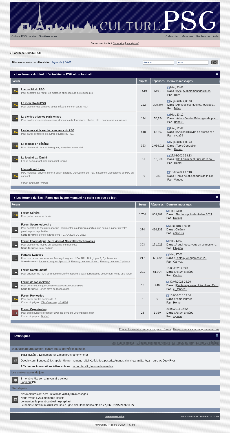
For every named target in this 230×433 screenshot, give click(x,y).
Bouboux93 (44, 360)
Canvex (178, 261)
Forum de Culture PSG (27, 53)
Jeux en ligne (46, 248)
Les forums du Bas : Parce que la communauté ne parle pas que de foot (66, 197)
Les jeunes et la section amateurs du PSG (47, 130)
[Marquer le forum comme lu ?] (15, 91)
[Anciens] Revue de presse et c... (196, 132)
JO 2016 (70, 234)
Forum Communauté (34, 270)
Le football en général (35, 143)
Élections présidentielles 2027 (193, 214)
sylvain (177, 316)
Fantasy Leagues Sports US (54, 261)
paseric (108, 360)
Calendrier (172, 36)
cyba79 (178, 135)
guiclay (157, 360)
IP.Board (112, 424)
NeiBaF (45, 316)
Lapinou (26, 382)
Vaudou (179, 179)
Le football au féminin (34, 157)
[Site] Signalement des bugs (193, 91)
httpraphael (64, 401)
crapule (57, 360)
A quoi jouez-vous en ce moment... (196, 244)
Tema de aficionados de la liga (195, 176)
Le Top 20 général (207, 342)
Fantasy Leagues (32, 254)
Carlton (177, 275)
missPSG (63, 302)
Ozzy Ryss (169, 360)
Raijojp (177, 218)
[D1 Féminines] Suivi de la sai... (195, 159)
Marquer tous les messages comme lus (196, 329)
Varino (44, 182)
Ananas (119, 360)
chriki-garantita (134, 360)
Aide (216, 36)
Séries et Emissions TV (51, 234)
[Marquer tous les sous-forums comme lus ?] (15, 229)
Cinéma (180, 229)
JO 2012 (81, 234)
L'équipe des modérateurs (153, 342)
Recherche (203, 36)
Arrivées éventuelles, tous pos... (195, 104)
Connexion (118, 43)
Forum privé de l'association (54, 289)
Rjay (177, 94)
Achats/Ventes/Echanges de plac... (197, 118)
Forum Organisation (33, 309)
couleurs (178, 233)
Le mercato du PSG (33, 103)
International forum (33, 169)
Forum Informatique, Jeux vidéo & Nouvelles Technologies (58, 241)
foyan (148, 360)
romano (77, 360)
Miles (177, 108)
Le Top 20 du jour (183, 342)
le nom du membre (102, 366)
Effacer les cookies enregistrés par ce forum (145, 329)
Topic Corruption (186, 145)
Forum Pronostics (32, 295)
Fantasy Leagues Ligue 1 (85, 261)
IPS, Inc (131, 424)
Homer (178, 149)
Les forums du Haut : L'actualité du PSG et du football (54, 74)
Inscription (132, 43)
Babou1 (179, 122)
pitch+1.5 (89, 360)
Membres (187, 36)
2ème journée (183, 299)
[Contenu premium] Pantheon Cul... (196, 285)
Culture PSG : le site (23, 36)
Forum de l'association (35, 282)
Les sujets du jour (123, 342)
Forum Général (30, 212)
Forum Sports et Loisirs (36, 224)
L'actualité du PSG (32, 89)
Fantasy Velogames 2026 (190, 258)
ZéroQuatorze (49, 302)
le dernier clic (81, 366)
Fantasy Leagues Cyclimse (115, 261)
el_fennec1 (180, 289)
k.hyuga (178, 248)
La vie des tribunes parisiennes (41, 116)
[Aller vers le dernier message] (168, 87)
